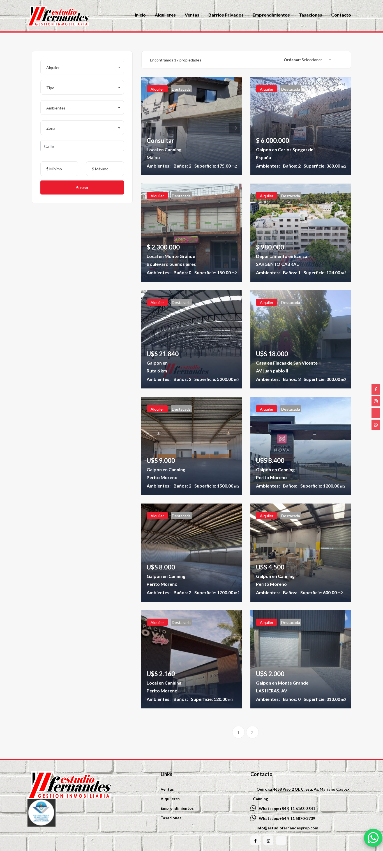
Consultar (160, 140)
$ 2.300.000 (163, 247)
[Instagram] (376, 401)
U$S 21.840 (163, 354)
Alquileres (170, 798)
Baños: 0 (182, 272)
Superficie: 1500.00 (216, 485)
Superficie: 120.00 (212, 699)
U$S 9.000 (161, 460)
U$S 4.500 (270, 567)
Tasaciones (171, 817)
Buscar (82, 187)
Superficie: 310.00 (325, 699)
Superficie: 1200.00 (322, 485)
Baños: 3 (292, 379)
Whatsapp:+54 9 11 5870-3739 (287, 818)
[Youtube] (376, 413)
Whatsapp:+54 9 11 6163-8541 (287, 808)
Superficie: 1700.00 (216, 592)
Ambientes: (158, 165)
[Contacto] (376, 425)
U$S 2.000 (270, 674)
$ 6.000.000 (272, 140)
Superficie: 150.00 (215, 272)
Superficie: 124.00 (325, 272)
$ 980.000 (270, 247)
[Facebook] (376, 389)
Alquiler (157, 89)
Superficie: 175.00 (215, 165)
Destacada (181, 89)
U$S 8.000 (161, 567)
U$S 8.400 (270, 460)
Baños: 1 (292, 272)
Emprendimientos (177, 808)
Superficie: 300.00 (325, 379)
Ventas (167, 789)
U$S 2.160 (161, 674)
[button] (82, 67)
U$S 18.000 (272, 354)
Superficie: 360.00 (325, 165)
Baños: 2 (182, 165)
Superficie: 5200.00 (216, 379)
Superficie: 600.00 (321, 592)
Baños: (290, 485)
